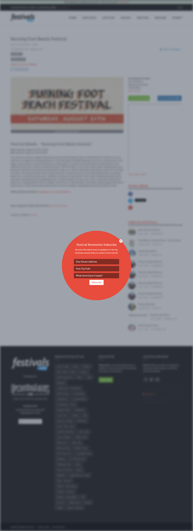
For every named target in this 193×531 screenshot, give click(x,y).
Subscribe (96, 282)
